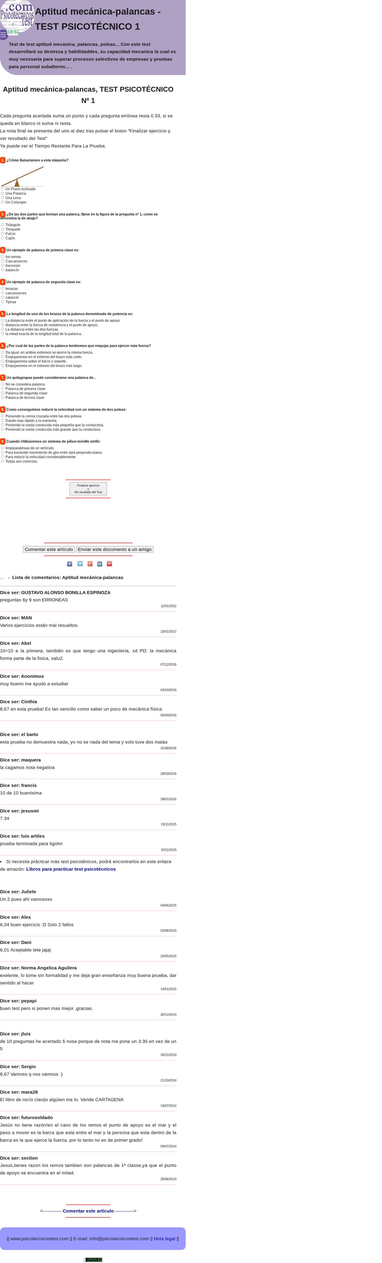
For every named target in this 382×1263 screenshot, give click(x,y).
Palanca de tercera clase (25, 397)
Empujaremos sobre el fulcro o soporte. (36, 361)
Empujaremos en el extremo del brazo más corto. (44, 357)
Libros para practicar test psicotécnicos (71, 869)
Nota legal (164, 1238)
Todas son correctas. (22, 461)
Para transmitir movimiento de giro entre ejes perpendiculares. (54, 452)
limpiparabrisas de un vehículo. (30, 448)
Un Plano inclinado (21, 189)
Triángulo (13, 225)
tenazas (12, 289)
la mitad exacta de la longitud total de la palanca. (44, 334)
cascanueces (16, 293)
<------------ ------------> (88, 1210)
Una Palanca (16, 193)
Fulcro (10, 234)
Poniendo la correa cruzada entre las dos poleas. (44, 416)
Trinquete (13, 229)
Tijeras (11, 302)
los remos (13, 257)
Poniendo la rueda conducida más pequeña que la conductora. (55, 425)
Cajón (10, 238)
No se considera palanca (25, 384)
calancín (12, 297)
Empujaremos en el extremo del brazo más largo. (44, 366)
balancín (12, 270)
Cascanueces (16, 261)
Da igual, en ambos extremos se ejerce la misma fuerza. (49, 352)
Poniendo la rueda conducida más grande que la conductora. (53, 429)
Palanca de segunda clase (26, 393)
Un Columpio (16, 202)
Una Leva (13, 198)
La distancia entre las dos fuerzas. (32, 329)
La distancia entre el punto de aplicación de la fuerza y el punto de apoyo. (63, 320)
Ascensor (12, 265)
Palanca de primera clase (26, 389)
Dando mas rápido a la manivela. (31, 420)
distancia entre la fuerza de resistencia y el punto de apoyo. (52, 325)
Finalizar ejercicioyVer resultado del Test (88, 489)
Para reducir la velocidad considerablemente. (41, 457)
